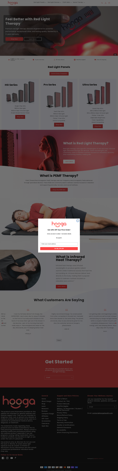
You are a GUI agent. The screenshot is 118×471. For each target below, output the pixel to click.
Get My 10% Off (59, 248)
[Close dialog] (78, 221)
